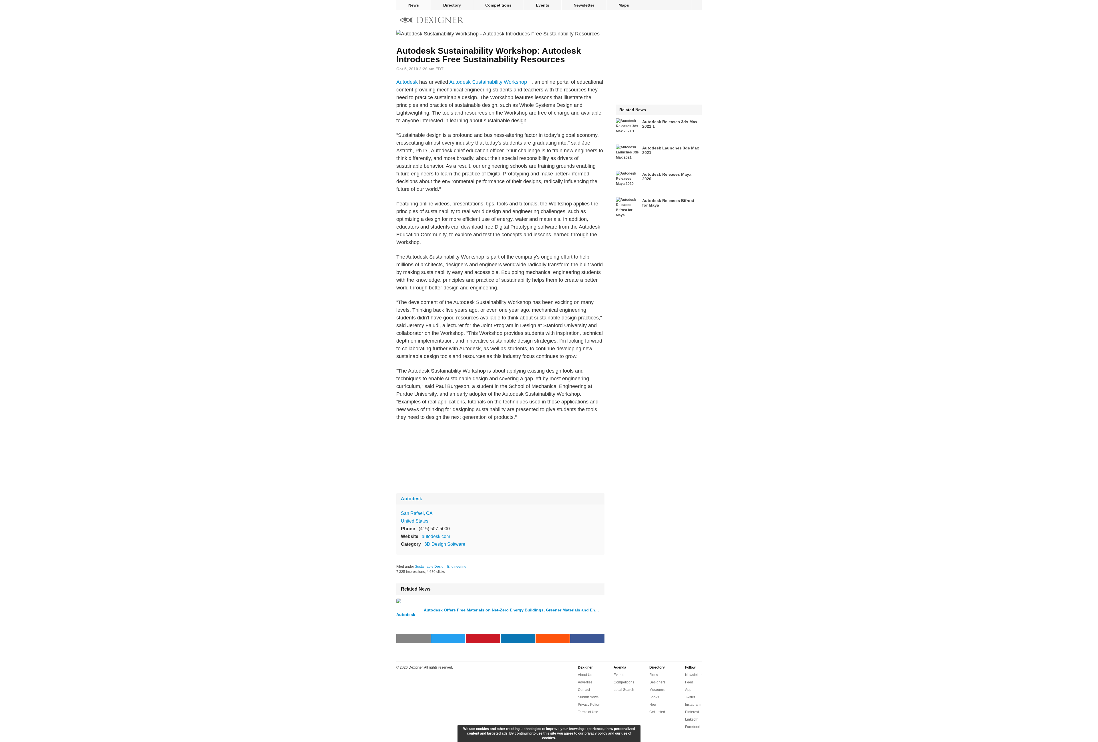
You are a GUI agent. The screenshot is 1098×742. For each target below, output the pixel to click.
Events (542, 5)
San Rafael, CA (417, 513)
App (688, 690)
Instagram (693, 705)
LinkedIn (692, 719)
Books (654, 697)
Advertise (585, 682)
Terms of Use (588, 712)
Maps (623, 5)
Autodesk (407, 82)
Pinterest (692, 712)
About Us (585, 675)
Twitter (690, 697)
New (653, 705)
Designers (657, 682)
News (413, 5)
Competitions (498, 5)
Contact (584, 690)
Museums (657, 690)
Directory (452, 5)
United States (414, 521)
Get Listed (657, 712)
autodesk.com (436, 536)
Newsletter (584, 5)
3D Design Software (444, 544)
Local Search (624, 690)
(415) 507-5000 (434, 528)
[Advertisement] (500, 457)
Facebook (693, 727)
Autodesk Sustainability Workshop (488, 82)
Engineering (456, 567)
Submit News (588, 697)
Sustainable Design (430, 567)
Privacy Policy (589, 705)
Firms (653, 675)
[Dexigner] (432, 20)
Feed (689, 682)
